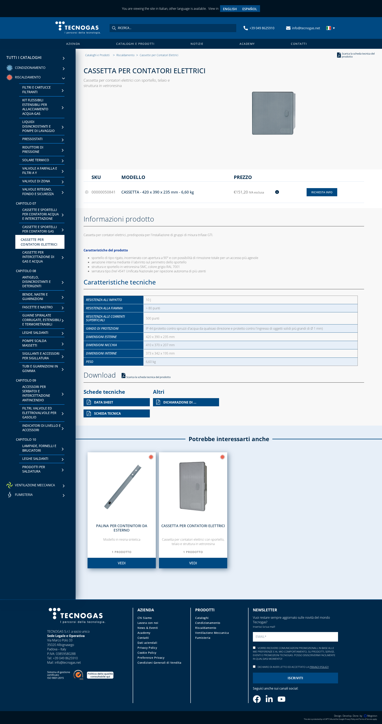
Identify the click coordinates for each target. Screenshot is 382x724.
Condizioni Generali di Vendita (159, 662)
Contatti (299, 44)
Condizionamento (207, 623)
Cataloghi (202, 618)
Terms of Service (365, 719)
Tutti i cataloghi (24, 57)
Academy (247, 44)
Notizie (197, 44)
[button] (331, 28)
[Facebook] (257, 699)
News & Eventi (147, 628)
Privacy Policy (147, 648)
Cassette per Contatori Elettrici (159, 55)
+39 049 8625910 (261, 28)
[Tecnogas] (77, 627)
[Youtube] (282, 699)
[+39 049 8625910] (246, 28)
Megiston (372, 715)
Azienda (73, 44)
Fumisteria (202, 638)
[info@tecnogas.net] (288, 28)
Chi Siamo (144, 618)
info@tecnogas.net (306, 28)
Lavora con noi (147, 623)
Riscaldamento (125, 55)
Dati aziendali (147, 643)
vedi (122, 563)
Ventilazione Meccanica (212, 633)
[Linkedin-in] (269, 699)
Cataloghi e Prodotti (135, 44)
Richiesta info (321, 192)
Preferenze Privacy (150, 658)
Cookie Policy (146, 653)
